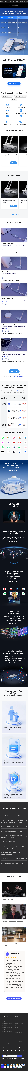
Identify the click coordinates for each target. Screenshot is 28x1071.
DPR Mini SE (5, 1025)
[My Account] (23, 5)
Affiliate (17, 1027)
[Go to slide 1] (11, 54)
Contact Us (17, 1021)
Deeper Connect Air (7, 1021)
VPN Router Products (14, 130)
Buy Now (14, 371)
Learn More (13, 470)
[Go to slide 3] (16, 54)
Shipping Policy (18, 1032)
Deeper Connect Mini (7, 1019)
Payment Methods (19, 1035)
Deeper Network (19, 1023)
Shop (16, 1025)
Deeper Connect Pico (7, 1023)
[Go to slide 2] (14, 54)
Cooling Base (5, 1035)
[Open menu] (1, 5)
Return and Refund (19, 1037)
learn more (8, 247)
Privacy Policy (18, 1039)
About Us (17, 1019)
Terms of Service (19, 1041)
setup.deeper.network (18, 376)
